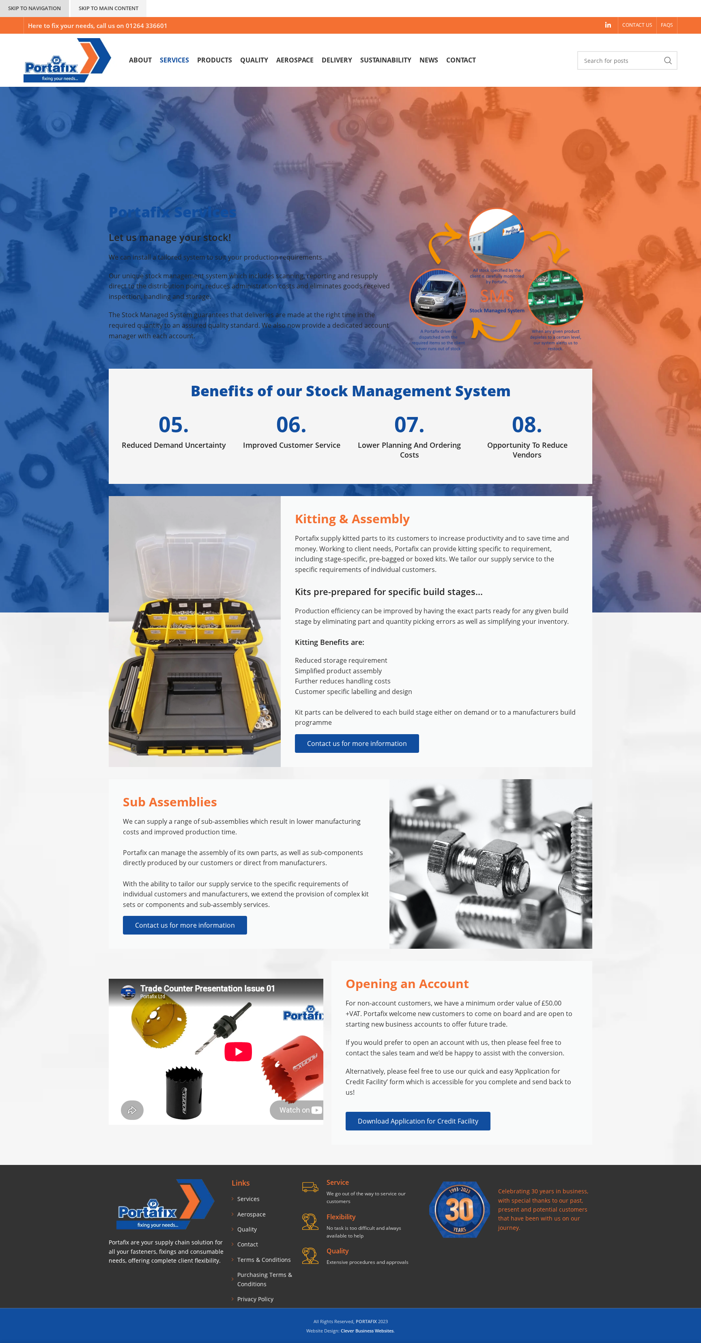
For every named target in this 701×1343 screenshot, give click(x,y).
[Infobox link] (174, 431)
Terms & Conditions (264, 1259)
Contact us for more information (357, 743)
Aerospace (251, 1214)
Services (248, 1199)
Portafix (407, 548)
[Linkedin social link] (607, 25)
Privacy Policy (255, 1299)
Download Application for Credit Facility (418, 1121)
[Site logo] (70, 60)
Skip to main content (108, 8)
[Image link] (459, 1209)
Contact (247, 1244)
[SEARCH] (668, 60)
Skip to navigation (34, 8)
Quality (247, 1229)
